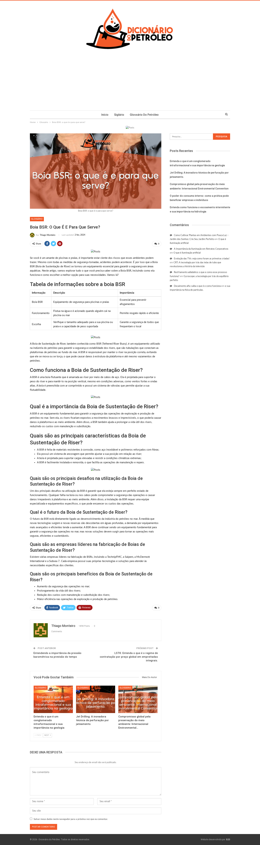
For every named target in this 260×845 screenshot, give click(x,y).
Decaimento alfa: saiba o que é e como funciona (197, 286)
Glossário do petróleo (144, 114)
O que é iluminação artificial (187, 253)
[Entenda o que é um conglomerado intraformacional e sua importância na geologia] (53, 699)
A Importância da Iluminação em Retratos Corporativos (201, 249)
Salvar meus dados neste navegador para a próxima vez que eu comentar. (71, 819)
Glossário (37, 219)
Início (104, 114)
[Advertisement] (130, 84)
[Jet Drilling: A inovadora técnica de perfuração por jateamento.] (95, 699)
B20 (228, 839)
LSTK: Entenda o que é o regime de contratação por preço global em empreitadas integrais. (129, 656)
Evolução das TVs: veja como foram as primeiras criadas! (202, 259)
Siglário (119, 114)
